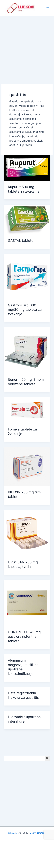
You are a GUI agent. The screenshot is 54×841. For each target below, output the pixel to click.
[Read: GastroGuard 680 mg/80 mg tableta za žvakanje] (27, 276)
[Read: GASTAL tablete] (27, 219)
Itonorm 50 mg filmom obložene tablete (26, 381)
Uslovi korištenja (38, 833)
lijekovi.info (13, 833)
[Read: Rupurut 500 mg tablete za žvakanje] (27, 167)
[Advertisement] (27, 45)
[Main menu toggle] (47, 8)
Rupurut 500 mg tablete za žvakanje (23, 189)
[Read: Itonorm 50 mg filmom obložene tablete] (27, 350)
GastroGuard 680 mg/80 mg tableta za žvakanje (25, 309)
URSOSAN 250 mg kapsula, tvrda (23, 564)
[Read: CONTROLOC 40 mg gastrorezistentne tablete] (27, 602)
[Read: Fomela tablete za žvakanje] (27, 410)
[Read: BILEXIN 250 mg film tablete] (27, 466)
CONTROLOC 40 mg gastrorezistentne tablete (24, 636)
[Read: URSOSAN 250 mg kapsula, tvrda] (27, 532)
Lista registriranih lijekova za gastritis (23, 695)
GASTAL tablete (20, 240)
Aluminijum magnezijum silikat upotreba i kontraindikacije (23, 667)
